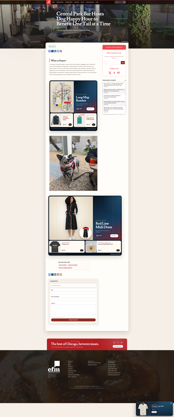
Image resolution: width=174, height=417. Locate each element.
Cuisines (70, 369)
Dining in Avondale (72, 265)
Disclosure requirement (114, 373)
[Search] (124, 2)
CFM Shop (71, 373)
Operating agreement (113, 375)
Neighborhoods (72, 371)
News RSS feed (112, 371)
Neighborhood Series (73, 375)
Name (52, 290)
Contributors (68, 2)
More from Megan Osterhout (65, 267)
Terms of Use (111, 366)
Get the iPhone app (118, 346)
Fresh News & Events (109, 80)
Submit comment (73, 319)
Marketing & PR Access (94, 362)
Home (69, 362)
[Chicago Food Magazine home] (48, 2)
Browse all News (63, 265)
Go (123, 62)
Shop (97, 2)
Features (70, 366)
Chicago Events (90, 2)
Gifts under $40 (72, 377)
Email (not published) (55, 296)
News (53, 2)
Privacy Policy (112, 365)
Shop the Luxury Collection (91, 128)
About (82, 2)
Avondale (52, 46)
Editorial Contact (92, 365)
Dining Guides (60, 2)
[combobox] (118, 2)
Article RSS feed (112, 369)
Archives (76, 2)
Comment (53, 303)
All (125, 80)
